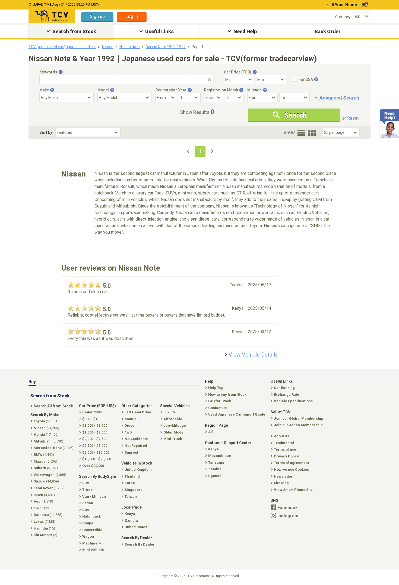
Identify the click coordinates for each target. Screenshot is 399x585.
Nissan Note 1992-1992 (166, 47)
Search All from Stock (53, 406)
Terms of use (285, 449)
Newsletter (283, 476)
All (210, 432)
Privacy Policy (286, 456)
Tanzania (216, 462)
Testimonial (284, 443)
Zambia (214, 469)
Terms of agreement (291, 463)
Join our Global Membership (298, 418)
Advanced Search (339, 98)
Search (295, 115)
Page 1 (198, 47)
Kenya (213, 449)
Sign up (97, 16)
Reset (353, 118)
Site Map (281, 483)
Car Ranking (284, 388)
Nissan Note (129, 47)
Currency (343, 17)
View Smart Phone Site (293, 490)
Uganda (214, 476)
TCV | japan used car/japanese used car (62, 47)
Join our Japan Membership (298, 425)
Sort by (45, 132)
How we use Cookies (291, 470)
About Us (281, 436)
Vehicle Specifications (293, 401)
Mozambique (219, 456)
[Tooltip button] (60, 72)
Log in (131, 16)
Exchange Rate (286, 394)
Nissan (107, 47)
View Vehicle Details (253, 354)
